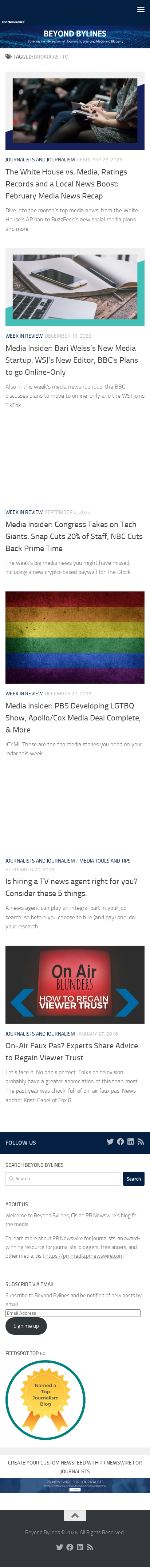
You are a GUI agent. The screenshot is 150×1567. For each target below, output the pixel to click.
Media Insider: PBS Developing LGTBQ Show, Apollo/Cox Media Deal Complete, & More (73, 718)
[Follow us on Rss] (141, 1141)
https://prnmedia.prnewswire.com (85, 1256)
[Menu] (141, 9)
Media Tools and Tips (105, 861)
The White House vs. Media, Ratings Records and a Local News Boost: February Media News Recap (66, 184)
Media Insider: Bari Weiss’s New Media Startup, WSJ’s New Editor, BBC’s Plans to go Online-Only (71, 360)
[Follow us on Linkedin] (130, 1141)
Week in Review (24, 336)
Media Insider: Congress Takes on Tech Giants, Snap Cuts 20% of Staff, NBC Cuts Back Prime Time (74, 536)
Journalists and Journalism (40, 160)
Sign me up (26, 1326)
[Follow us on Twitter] (110, 1141)
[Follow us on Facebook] (120, 1141)
